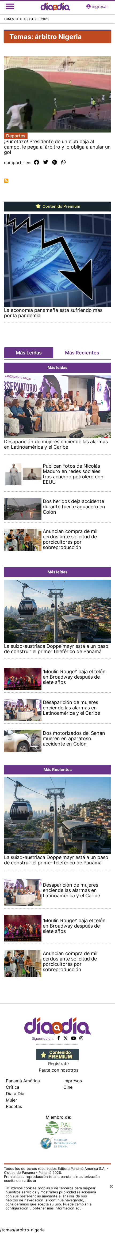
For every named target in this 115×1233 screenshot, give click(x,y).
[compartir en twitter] (45, 162)
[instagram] (81, 1038)
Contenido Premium (60, 206)
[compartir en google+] (55, 162)
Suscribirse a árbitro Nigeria (6, 181)
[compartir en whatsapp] (63, 162)
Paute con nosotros (58, 1070)
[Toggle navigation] (10, 6)
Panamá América (23, 1080)
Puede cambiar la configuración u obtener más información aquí (48, 1206)
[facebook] (58, 1038)
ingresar (100, 6)
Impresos (72, 1080)
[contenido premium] (57, 1054)
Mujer (11, 1100)
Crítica (12, 1087)
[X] (65, 1038)
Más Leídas (29, 352)
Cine (67, 1087)
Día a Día (15, 1093)
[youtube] (73, 1038)
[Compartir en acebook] (36, 162)
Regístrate (58, 1063)
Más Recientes (82, 352)
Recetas (14, 1106)
